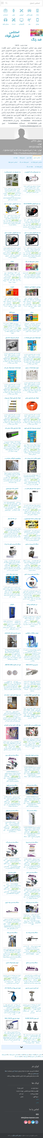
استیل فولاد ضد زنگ (24, 162)
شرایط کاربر (15, 1071)
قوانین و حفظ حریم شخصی (31, 1091)
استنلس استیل (37, 158)
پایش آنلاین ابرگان (16, 1136)
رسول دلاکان (36, 141)
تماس (21, 1097)
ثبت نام (21, 1094)
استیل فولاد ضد (38, 167)
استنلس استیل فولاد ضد (36, 162)
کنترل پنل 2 (20, 1088)
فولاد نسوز (29, 158)
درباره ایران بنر (34, 1088)
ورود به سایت (19, 1091)
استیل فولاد (22, 158)
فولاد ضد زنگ (30, 167)
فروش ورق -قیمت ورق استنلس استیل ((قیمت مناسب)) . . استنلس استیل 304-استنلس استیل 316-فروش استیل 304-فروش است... (32, 270)
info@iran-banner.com (30, 1118)
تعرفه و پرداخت (34, 1094)
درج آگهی (35, 1097)
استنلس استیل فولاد (12, 162)
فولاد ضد (15, 158)
